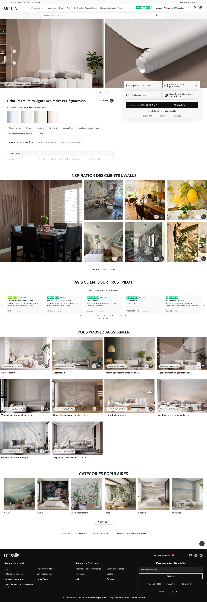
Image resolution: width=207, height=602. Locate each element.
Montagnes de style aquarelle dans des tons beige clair (175, 415)
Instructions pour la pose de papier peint (19, 585)
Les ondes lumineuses (115, 415)
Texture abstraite (9, 372)
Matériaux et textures (13, 574)
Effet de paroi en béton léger (14, 457)
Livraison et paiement (13, 579)
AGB (77, 579)
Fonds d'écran (42, 579)
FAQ (6, 569)
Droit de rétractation (46, 569)
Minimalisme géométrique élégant (17, 415)
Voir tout (103, 522)
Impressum (80, 574)
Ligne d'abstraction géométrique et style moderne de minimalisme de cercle (175, 372)
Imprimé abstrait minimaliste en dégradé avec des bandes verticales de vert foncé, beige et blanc (122, 372)
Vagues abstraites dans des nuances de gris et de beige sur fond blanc (70, 457)
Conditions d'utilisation (116, 569)
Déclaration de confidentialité (88, 569)
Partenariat (111, 579)
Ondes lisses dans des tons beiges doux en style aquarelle (70, 415)
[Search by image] (157, 15)
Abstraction (59, 372)
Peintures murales (80, 533)
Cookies (110, 574)
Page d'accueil (65, 533)
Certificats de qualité (45, 574)
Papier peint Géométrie (99, 533)
